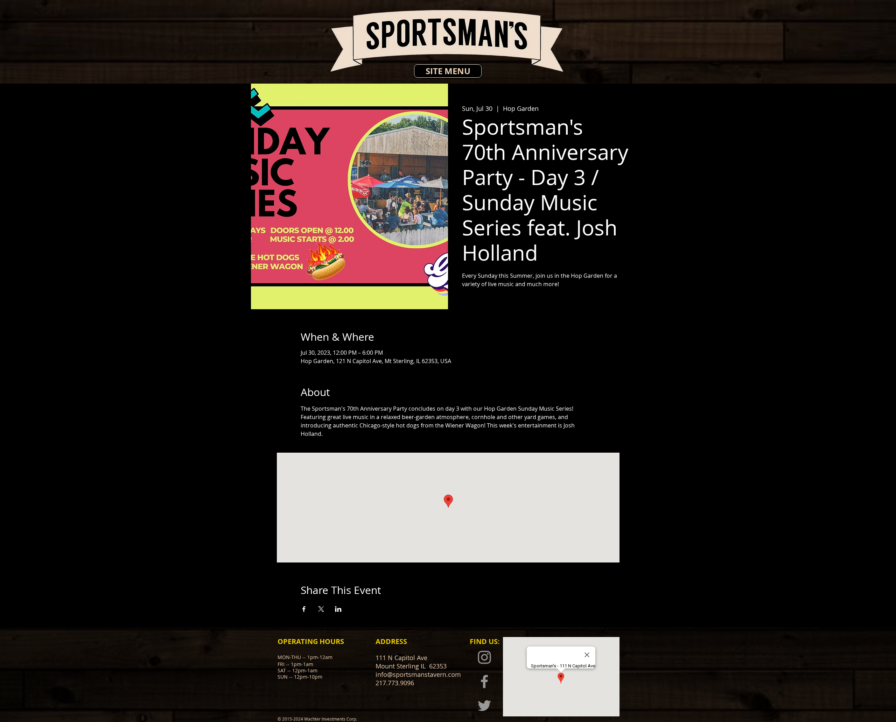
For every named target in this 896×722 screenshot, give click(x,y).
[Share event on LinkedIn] (338, 609)
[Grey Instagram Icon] (484, 657)
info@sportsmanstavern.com (418, 674)
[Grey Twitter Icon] (484, 705)
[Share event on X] (321, 609)
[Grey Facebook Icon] (484, 681)
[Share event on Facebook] (304, 609)
